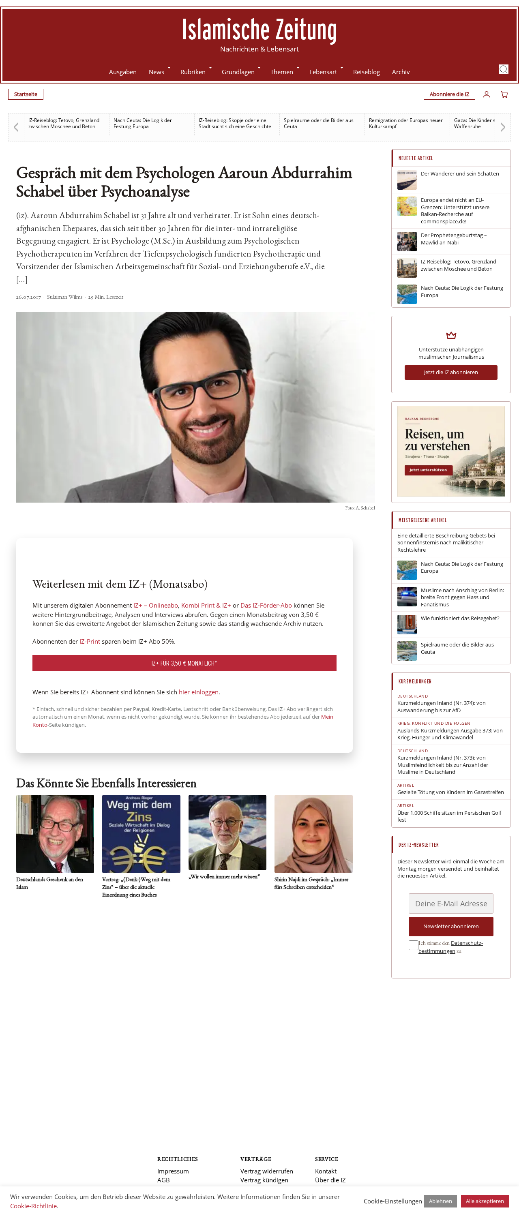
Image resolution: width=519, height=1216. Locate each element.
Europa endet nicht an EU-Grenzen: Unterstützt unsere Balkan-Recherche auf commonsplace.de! (455, 211)
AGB (163, 1180)
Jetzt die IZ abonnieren (451, 372)
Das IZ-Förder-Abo (266, 605)
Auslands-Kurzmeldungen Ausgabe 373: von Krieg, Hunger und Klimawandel (450, 734)
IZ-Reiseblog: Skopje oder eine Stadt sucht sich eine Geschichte (235, 123)
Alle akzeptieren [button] (485, 1201)
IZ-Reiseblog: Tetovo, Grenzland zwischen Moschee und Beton (63, 123)
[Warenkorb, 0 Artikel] (504, 94)
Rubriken (193, 72)
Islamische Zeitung (259, 29)
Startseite (25, 94)
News (156, 72)
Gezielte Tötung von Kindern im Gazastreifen (450, 792)
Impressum (173, 1171)
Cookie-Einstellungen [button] (393, 1201)
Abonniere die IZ (449, 94)
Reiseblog (366, 72)
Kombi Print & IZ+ (206, 605)
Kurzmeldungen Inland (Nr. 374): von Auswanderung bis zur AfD (441, 707)
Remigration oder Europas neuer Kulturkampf (406, 123)
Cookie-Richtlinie (33, 1206)
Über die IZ (330, 1180)
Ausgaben (123, 72)
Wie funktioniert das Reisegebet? (460, 618)
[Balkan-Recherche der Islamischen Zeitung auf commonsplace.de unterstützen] (451, 494)
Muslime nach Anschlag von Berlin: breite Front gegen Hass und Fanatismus (462, 597)
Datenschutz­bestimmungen (450, 947)
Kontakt (326, 1171)
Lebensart (323, 72)
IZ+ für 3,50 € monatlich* (184, 663)
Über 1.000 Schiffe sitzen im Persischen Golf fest (449, 816)
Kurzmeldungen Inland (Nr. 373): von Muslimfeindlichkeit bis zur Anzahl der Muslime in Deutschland (442, 764)
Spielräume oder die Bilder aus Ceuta (319, 123)
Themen (281, 72)
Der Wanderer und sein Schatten (460, 173)
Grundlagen (238, 72)
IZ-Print (89, 641)
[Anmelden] (486, 94)
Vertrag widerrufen (266, 1171)
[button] (503, 69)
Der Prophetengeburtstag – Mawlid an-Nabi (454, 239)
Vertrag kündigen (264, 1180)
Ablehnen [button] (440, 1201)
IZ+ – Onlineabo (155, 605)
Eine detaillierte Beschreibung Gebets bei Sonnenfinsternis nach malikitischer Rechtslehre (446, 542)
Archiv (401, 72)
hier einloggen (199, 692)
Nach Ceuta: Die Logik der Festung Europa (143, 123)
